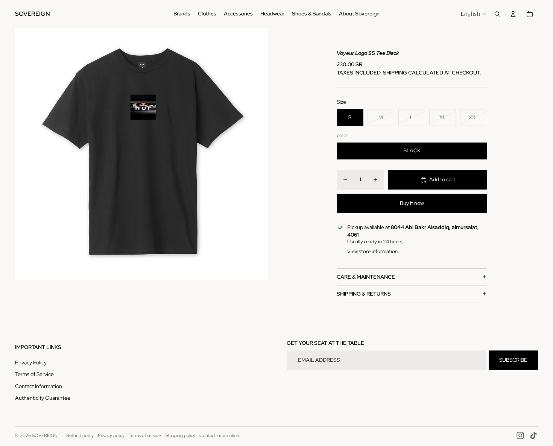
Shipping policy (180, 435)
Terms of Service (34, 374)
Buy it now (412, 203)
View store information (372, 251)
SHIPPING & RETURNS (364, 293)
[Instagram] (520, 435)
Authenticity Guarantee (42, 397)
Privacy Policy (31, 362)
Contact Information (38, 386)
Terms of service (145, 435)
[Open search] (497, 14)
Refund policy (80, 435)
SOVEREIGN (45, 435)
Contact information (219, 435)
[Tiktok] (533, 435)
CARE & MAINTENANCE (366, 276)
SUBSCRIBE (513, 359)
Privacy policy (111, 435)
